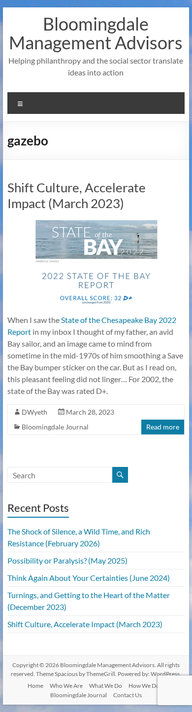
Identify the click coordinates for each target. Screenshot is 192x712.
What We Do (105, 685)
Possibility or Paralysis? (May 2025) (67, 560)
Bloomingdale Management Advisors (96, 33)
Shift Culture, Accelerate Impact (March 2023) (76, 195)
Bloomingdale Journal (55, 427)
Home (35, 685)
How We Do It (146, 685)
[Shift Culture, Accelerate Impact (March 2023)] (96, 224)
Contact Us (127, 695)
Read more (162, 427)
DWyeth (34, 412)
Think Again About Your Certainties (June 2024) (88, 577)
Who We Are (66, 685)
